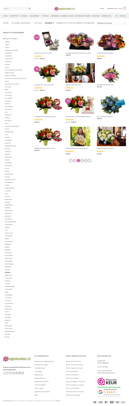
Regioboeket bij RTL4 (42, 381)
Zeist (6, 323)
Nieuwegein (9, 210)
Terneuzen (8, 278)
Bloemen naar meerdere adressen (15, 78)
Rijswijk (7, 250)
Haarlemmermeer (10, 146)
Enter (7, 123)
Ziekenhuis (8, 326)
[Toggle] (19, 39)
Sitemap (57, 400)
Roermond (8, 253)
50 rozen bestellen (72, 371)
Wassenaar (8, 309)
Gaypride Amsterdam (12, 126)
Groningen (8, 140)
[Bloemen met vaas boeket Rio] (49, 73)
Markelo (7, 202)
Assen (7, 67)
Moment (7, 208)
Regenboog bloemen (82, 16)
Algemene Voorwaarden (42, 391)
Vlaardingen (9, 295)
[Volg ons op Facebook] (4, 373)
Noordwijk (8, 219)
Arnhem (7, 64)
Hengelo (7, 154)
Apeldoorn (8, 61)
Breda (7, 81)
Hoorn (7, 168)
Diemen (7, 104)
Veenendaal (8, 289)
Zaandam (8, 317)
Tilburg (7, 281)
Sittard (38, 23)
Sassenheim (8, 261)
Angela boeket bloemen (73, 85)
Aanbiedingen (106, 16)
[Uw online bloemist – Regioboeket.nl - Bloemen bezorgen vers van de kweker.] (64, 8)
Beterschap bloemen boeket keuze (77, 148)
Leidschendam (9, 188)
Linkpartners (39, 375)
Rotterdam (8, 258)
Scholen (7, 269)
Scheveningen (9, 264)
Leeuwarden (9, 182)
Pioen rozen (9, 233)
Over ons (122, 16)
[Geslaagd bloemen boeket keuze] (49, 104)
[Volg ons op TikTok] (10, 373)
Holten (7, 160)
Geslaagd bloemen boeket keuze (44, 116)
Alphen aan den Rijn (11, 50)
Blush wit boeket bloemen (105, 148)
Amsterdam (8, 59)
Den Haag (8, 95)
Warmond (8, 306)
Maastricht (8, 199)
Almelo (7, 45)
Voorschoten (9, 303)
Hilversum (8, 157)
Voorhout (8, 300)
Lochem (7, 196)
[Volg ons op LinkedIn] (19, 373)
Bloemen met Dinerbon (73, 361)
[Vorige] (70, 160)
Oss (6, 230)
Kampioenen (9, 174)
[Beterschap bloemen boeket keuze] (80, 136)
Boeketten (14, 16)
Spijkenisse (8, 275)
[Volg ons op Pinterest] (16, 373)
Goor (6, 134)
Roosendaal (8, 255)
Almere (7, 47)
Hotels (7, 171)
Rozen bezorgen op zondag (75, 385)
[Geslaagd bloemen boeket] (111, 73)
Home (6, 23)
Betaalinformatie (40, 368)
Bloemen (24, 16)
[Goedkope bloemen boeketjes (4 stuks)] (80, 41)
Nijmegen (8, 213)
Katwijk (7, 177)
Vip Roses (45, 16)
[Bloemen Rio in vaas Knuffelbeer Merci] (80, 104)
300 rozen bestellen (72, 378)
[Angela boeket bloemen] (80, 73)
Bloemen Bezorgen (21, 23)
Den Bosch (8, 92)
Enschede (8, 120)
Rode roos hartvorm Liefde (43, 53)
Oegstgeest (9, 224)
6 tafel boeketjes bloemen (105, 53)
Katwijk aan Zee (10, 179)
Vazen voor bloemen (72, 388)
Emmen (7, 118)
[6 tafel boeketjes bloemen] (111, 41)
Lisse (6, 194)
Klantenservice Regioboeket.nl (44, 361)
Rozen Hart (96, 16)
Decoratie (8, 87)
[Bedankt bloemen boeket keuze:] (49, 136)
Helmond (8, 151)
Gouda (7, 137)
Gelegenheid (34, 16)
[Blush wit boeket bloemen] (111, 136)
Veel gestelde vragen (41, 365)
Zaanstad (8, 320)
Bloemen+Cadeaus (67, 16)
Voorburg (8, 298)
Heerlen (7, 149)
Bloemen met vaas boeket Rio (44, 85)
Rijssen (7, 247)
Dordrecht (8, 109)
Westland (8, 314)
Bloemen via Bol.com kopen (75, 391)
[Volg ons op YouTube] (22, 373)
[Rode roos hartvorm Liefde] (49, 41)
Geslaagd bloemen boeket (105, 85)
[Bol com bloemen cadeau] (111, 104)
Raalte (7, 238)
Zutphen (7, 334)
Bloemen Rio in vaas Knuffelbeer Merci (78, 116)
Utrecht (7, 283)
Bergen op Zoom (10, 75)
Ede (6, 112)
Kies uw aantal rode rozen (74, 368)
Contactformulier (40, 385)
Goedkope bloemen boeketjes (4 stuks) (78, 53)
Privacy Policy (39, 388)
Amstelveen (8, 56)
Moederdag (55, 16)
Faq (116, 16)
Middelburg (8, 205)
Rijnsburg (8, 244)
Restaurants (9, 241)
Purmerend (8, 236)
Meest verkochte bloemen (74, 365)
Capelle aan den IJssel (12, 84)
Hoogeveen (8, 165)
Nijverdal (8, 216)
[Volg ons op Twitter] (13, 373)
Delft (6, 90)
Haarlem (7, 143)
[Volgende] (89, 160)
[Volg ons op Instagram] (7, 373)
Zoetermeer (8, 328)
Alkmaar (7, 42)
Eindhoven (8, 115)
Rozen (5, 16)
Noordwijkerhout (10, 222)
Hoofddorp (8, 163)
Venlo (6, 292)
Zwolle (7, 337)
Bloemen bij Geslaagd (73, 395)
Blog (36, 395)
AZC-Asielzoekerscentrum (13, 70)
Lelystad (7, 191)
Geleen (7, 129)
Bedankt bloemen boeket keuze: (44, 148)
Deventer (8, 101)
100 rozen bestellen (72, 375)
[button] (102, 8)
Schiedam (8, 267)
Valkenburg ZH (10, 286)
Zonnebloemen (9, 331)
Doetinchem (9, 106)
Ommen (7, 227)
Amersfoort (8, 53)
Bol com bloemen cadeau (105, 116)
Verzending (38, 371)
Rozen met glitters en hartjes (75, 381)
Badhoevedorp (9, 73)
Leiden (7, 185)
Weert (7, 312)
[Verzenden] (29, 8)
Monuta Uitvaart (40, 378)
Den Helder (8, 98)
